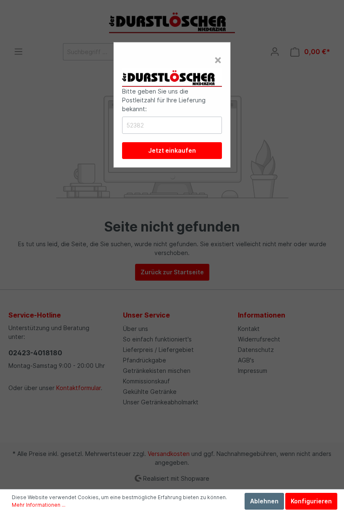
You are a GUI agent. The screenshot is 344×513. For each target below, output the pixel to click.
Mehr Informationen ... (38, 505)
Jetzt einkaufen (172, 150)
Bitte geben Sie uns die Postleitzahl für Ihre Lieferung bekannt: (164, 100)
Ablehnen (264, 501)
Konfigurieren (311, 501)
